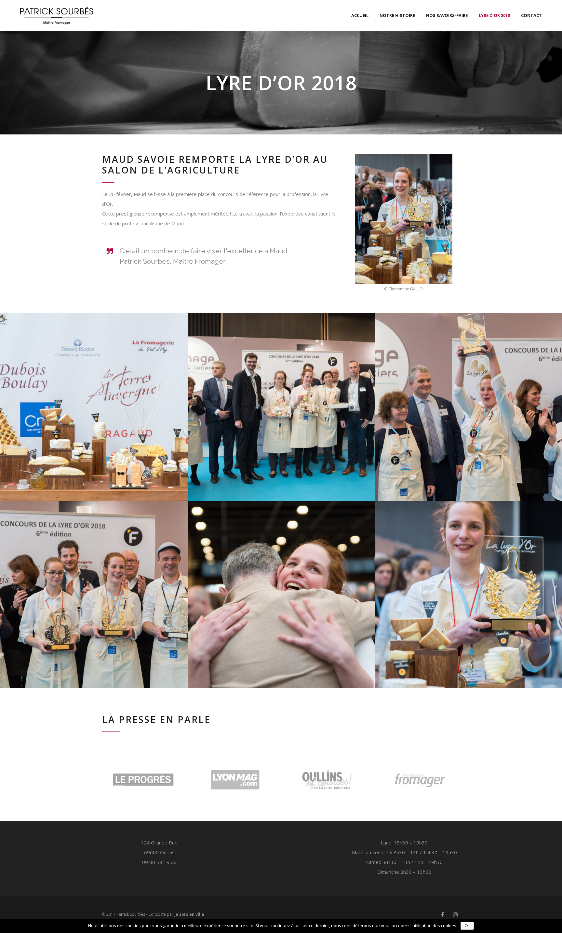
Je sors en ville (189, 914)
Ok (467, 926)
